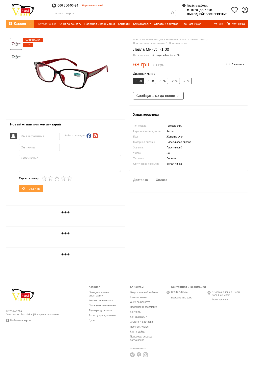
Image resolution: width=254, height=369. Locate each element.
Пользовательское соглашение (141, 338)
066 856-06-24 (68, 5)
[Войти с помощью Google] (95, 135)
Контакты (124, 23)
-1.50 (150, 80)
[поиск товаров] (172, 13)
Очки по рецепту (70, 23)
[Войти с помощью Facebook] (89, 135)
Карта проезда (220, 299)
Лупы (92, 320)
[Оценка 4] (64, 178)
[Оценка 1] (45, 178)
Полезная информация (99, 23)
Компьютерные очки (101, 300)
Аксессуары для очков (102, 315)
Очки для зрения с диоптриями (100, 294)
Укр (221, 23)
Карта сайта (137, 331)
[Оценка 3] (58, 178)
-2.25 (174, 80)
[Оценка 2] (51, 178)
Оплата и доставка (166, 23)
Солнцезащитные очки (102, 305)
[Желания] (234, 10)
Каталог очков (47, 23)
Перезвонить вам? (92, 5)
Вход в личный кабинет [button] (144, 292)
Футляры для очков (100, 310)
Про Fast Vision (191, 23)
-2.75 (186, 80)
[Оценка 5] (70, 178)
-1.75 (162, 80)
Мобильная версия (21, 320)
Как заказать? (142, 23)
